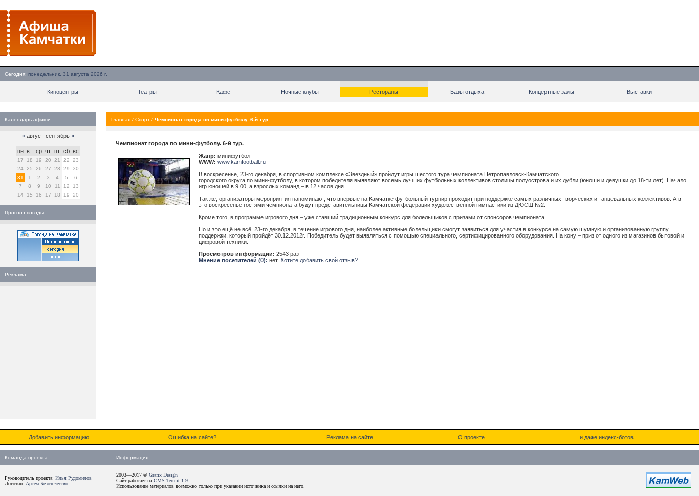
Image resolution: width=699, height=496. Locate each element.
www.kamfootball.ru (241, 162)
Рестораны (383, 92)
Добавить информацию (59, 437)
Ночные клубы (300, 92)
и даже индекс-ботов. (607, 437)
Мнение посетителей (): (233, 260)
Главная (120, 119)
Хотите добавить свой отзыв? (319, 260)
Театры (147, 92)
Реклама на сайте (349, 437)
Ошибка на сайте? (192, 437)
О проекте (471, 437)
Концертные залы (551, 92)
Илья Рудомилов (73, 478)
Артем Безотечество (47, 483)
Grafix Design (163, 475)
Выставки (639, 92)
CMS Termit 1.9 (171, 480)
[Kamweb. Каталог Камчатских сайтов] (668, 486)
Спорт (142, 119)
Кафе (223, 92)
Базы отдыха (467, 92)
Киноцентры (62, 92)
